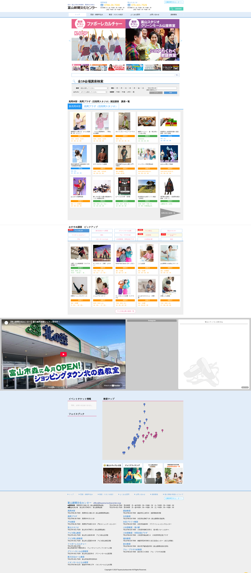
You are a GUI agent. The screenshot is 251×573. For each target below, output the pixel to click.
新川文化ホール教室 (102, 230)
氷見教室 (144, 234)
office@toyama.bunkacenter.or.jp (107, 503)
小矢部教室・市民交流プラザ (125, 239)
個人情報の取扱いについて (174, 494)
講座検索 (178, 9)
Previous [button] (70, 41)
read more (245, 387)
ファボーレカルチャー (78, 235)
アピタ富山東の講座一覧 (125, 311)
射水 (101, 235)
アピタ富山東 (76, 230)
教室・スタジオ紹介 (116, 14)
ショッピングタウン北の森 (169, 234)
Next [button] (181, 41)
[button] (148, 433)
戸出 (78, 239)
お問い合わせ (154, 14)
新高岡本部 (75, 106)
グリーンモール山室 (125, 230)
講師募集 (174, 14)
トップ (77, 14)
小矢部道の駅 (148, 239)
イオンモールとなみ (102, 239)
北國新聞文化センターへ (173, 2)
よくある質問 (135, 14)
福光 (171, 239)
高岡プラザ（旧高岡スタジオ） (101, 106)
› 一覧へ (176, 75)
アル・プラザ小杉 (125, 235)
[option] (125, 40)
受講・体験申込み (96, 14)
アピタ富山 (145, 230)
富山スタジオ (171, 230)
